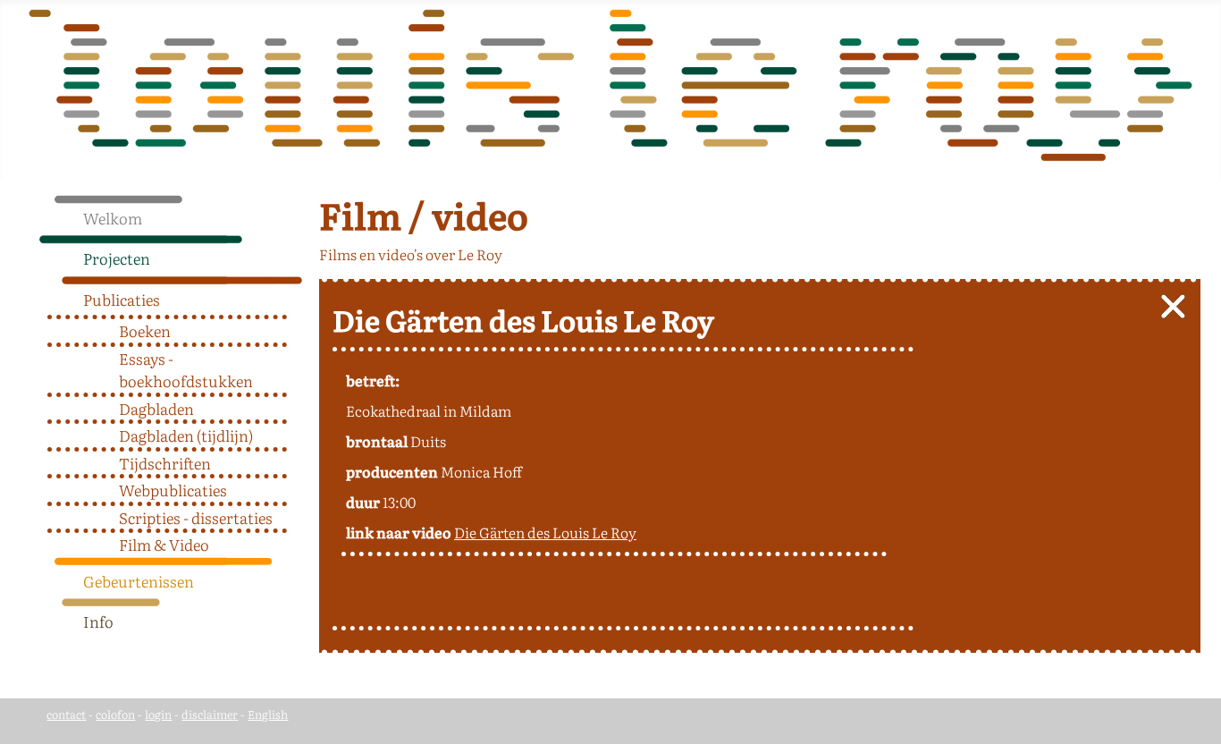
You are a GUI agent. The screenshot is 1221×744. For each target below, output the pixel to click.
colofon (115, 714)
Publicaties (121, 299)
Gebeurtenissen (138, 581)
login (158, 714)
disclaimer (209, 714)
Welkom (112, 218)
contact (66, 714)
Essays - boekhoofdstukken (186, 370)
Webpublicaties (173, 489)
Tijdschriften (165, 463)
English (268, 714)
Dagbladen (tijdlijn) (186, 435)
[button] (296, 254)
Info (98, 621)
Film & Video (164, 544)
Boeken (145, 330)
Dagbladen (156, 408)
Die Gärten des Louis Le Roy (545, 532)
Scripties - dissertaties (196, 517)
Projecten (116, 258)
